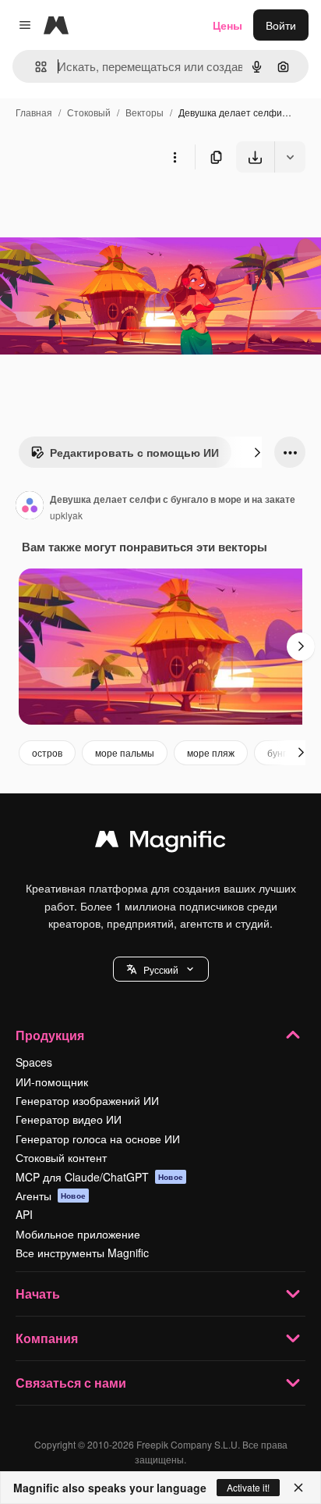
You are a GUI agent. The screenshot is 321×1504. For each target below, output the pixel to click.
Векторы (144, 112)
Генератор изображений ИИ (87, 1100)
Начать (38, 1294)
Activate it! (248, 1487)
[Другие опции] (174, 157)
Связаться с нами (71, 1383)
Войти (281, 25)
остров (47, 752)
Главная (34, 112)
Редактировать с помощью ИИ (134, 452)
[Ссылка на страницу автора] (30, 506)
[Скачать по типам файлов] (289, 157)
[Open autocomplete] (34, 67)
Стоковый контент (61, 1157)
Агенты (51, 1195)
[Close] (298, 1487)
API (24, 1214)
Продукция (50, 1035)
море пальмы (124, 752)
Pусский (160, 969)
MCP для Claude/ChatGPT (99, 1177)
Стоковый (89, 112)
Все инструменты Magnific (82, 1252)
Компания (47, 1338)
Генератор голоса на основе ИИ (98, 1138)
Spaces (34, 1062)
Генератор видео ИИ (69, 1119)
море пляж (211, 752)
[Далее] (257, 452)
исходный (104, 209)
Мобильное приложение (78, 1234)
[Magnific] (160, 842)
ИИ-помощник (52, 1081)
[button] (161, 969)
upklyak (66, 515)
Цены (227, 25)
